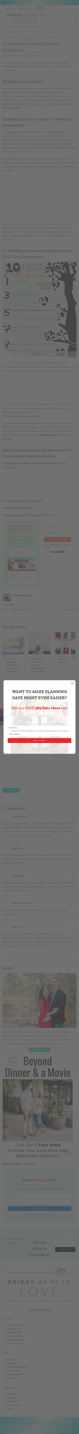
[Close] (73, 683)
